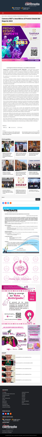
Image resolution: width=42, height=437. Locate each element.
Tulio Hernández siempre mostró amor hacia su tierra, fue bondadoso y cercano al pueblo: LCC (30, 132)
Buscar (3, 197)
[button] (14, 338)
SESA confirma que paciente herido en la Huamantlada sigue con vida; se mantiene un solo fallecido (21, 174)
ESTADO (3, 396)
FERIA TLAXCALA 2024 (6, 398)
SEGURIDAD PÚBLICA (25, 404)
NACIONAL (24, 393)
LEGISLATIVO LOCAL (25, 392)
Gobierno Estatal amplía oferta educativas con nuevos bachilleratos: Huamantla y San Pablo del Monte (7, 155)
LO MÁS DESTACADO (5, 395)
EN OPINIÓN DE (5, 404)
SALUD (23, 402)
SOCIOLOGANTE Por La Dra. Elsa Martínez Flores (23, 357)
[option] (21, 357)
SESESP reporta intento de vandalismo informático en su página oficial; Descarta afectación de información (21, 192)
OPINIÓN (23, 395)
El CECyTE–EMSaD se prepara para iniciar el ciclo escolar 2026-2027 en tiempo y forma (8, 192)
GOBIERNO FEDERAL (6, 405)
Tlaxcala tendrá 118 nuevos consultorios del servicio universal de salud (34, 154)
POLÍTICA (23, 398)
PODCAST (23, 396)
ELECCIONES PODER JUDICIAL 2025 (8, 393)
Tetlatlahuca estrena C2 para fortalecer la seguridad (34, 191)
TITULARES (4, 392)
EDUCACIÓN (4, 402)
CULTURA (23, 399)
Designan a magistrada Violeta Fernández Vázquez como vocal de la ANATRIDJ (34, 173)
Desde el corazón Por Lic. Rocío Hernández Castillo (24, 362)
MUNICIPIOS (4, 401)
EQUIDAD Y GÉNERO (25, 401)
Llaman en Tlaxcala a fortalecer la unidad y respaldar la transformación (8, 173)
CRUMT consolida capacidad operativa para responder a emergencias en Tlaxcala (21, 154)
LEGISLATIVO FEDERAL (6, 407)
